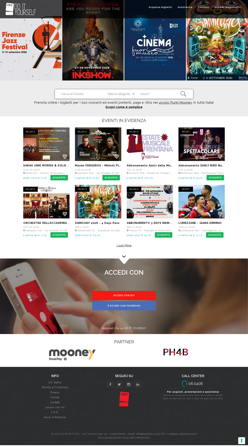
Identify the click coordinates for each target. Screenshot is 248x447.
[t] (119, 384)
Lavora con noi (55, 407)
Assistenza (185, 7)
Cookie (54, 397)
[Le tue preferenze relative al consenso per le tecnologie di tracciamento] (241, 440)
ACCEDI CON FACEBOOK (125, 306)
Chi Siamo (54, 382)
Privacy (55, 392)
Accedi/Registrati (227, 7)
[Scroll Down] (124, 251)
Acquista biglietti (160, 7)
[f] (110, 384)
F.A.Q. (54, 412)
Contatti (203, 7)
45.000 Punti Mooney (175, 102)
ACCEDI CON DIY (124, 295)
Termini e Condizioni (55, 387)
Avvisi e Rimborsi (55, 417)
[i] (138, 384)
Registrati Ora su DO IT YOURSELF (124, 328)
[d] (129, 384)
